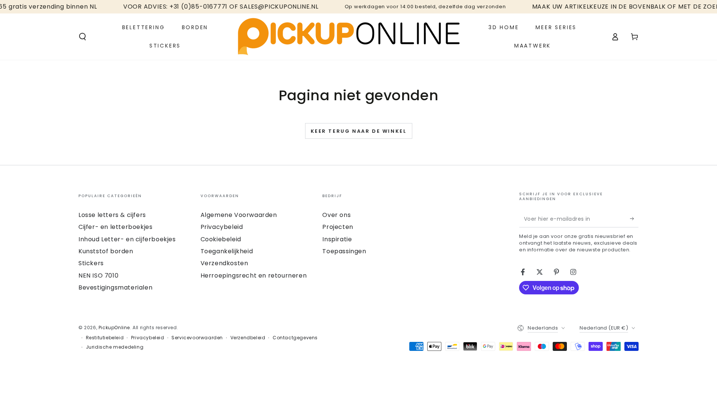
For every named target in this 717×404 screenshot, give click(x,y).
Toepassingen (344, 251)
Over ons (336, 215)
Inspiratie (337, 239)
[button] (82, 36)
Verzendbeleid (248, 338)
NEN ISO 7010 (98, 275)
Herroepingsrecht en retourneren (254, 275)
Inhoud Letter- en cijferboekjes (127, 239)
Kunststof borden (105, 251)
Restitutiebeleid (105, 338)
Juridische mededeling (115, 347)
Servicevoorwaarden (197, 338)
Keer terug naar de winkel (359, 131)
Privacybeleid (222, 227)
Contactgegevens (295, 338)
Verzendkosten (224, 263)
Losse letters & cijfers (112, 215)
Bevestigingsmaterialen (115, 287)
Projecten (337, 227)
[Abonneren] (634, 219)
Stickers (91, 263)
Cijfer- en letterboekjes (115, 227)
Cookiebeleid (221, 239)
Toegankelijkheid (227, 251)
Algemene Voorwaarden (239, 215)
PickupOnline (114, 327)
